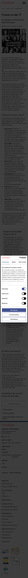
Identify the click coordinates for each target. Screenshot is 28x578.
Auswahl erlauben (14, 314)
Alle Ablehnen (14, 319)
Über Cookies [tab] (22, 262)
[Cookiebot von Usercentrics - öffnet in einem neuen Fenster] (19, 258)
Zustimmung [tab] (5, 262)
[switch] (24, 293)
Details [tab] (14, 262)
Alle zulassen (14, 310)
